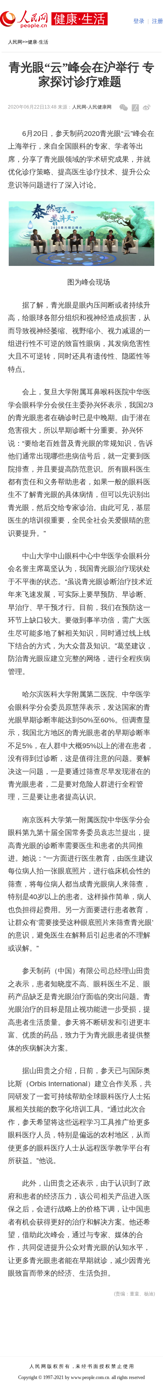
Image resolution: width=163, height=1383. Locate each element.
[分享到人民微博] (135, 107)
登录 (138, 21)
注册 (157, 21)
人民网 (15, 42)
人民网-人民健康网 (92, 107)
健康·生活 (38, 42)
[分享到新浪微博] (146, 107)
